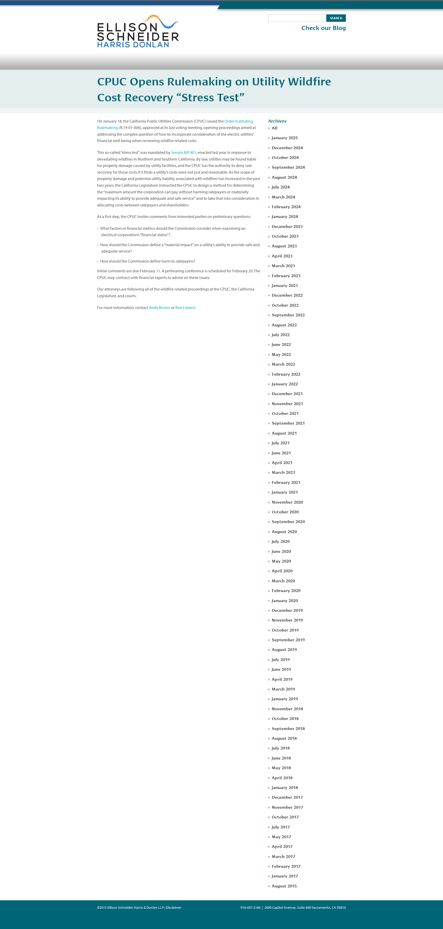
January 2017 (285, 875)
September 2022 (288, 314)
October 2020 (285, 511)
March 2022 (283, 364)
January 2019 (285, 698)
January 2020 (285, 600)
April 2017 (282, 846)
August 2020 (284, 531)
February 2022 (286, 374)
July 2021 (281, 442)
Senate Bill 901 (183, 152)
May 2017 (281, 836)
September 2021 (288, 423)
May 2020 (281, 561)
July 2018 (281, 748)
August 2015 (284, 885)
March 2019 (283, 689)
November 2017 (287, 807)
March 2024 (283, 196)
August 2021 (284, 433)
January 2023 (285, 285)
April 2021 (282, 462)
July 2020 (281, 541)
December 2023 (287, 226)
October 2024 (285, 157)
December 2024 (287, 147)
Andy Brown (159, 307)
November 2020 (287, 502)
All (274, 128)
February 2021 (286, 482)
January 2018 (285, 787)
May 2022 (281, 354)
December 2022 (287, 295)
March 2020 (283, 580)
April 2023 (282, 255)
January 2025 (285, 137)
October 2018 (285, 718)
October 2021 (285, 413)
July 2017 (281, 827)
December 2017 (287, 797)
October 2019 (285, 630)
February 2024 (286, 206)
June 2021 (281, 452)
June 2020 (281, 551)
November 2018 (287, 708)
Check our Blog (323, 28)
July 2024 (281, 186)
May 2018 (281, 767)
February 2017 (286, 866)
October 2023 (285, 236)
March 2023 (283, 265)
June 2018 (281, 758)
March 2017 (283, 856)
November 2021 (287, 403)
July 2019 (281, 659)
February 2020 (286, 590)
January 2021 (285, 492)
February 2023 (286, 275)
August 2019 (284, 649)
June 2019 (281, 669)
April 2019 (282, 679)
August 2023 (284, 245)
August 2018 (284, 738)
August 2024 (284, 177)
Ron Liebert (185, 307)
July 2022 (281, 334)
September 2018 (288, 728)
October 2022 (285, 305)
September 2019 (288, 639)
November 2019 (287, 620)
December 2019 (287, 610)
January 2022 (285, 383)
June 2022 (281, 344)
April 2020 (282, 570)
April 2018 (282, 777)
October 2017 (285, 817)
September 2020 (288, 521)
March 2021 (283, 472)
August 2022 (284, 324)
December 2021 (287, 393)
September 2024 (288, 167)
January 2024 (285, 216)
